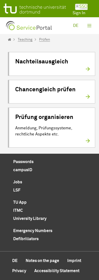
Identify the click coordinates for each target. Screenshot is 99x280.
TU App (20, 202)
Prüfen (44, 39)
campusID (22, 170)
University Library (29, 219)
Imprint (74, 261)
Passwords (23, 162)
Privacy (19, 271)
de (75, 26)
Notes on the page (42, 261)
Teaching (25, 39)
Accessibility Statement (56, 271)
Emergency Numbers (32, 231)
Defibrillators (26, 239)
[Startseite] (9, 39)
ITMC (18, 210)
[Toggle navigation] (89, 25)
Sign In (79, 13)
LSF (16, 190)
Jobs (17, 182)
